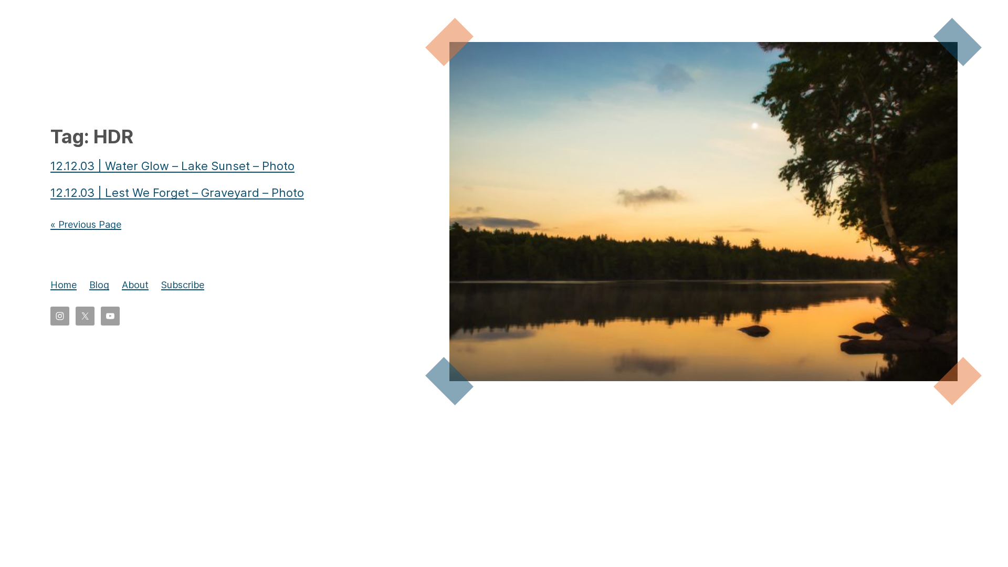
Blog (99, 284)
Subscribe (182, 284)
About (135, 284)
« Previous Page (85, 224)
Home (63, 284)
